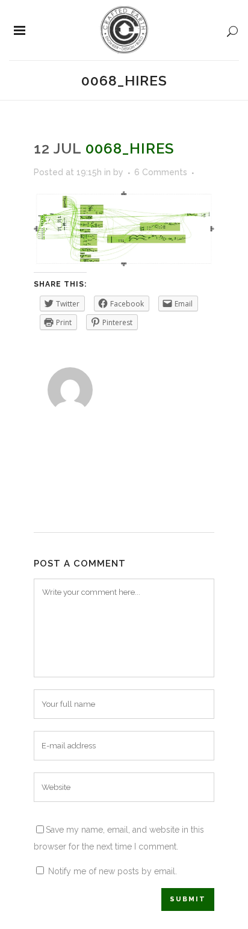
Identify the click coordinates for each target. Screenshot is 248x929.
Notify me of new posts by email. (112, 871)
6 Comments (160, 172)
